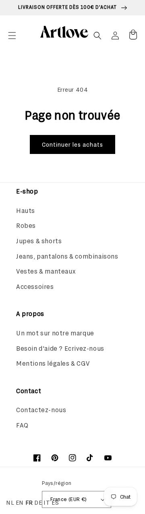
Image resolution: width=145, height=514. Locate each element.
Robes (26, 225)
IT (47, 502)
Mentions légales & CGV (52, 363)
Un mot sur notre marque (55, 333)
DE (38, 502)
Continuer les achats (72, 144)
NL (10, 502)
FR (29, 502)
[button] (12, 35)
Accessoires (35, 286)
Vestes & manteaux (45, 271)
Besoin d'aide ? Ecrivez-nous (60, 348)
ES (55, 502)
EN (20, 502)
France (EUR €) (68, 499)
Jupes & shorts (39, 240)
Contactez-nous (41, 409)
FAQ (22, 425)
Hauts (25, 210)
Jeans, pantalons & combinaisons (67, 256)
